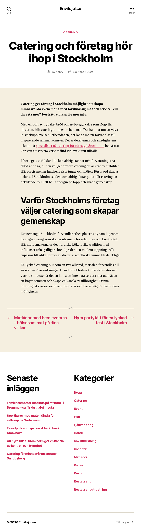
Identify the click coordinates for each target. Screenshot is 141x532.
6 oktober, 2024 (83, 72)
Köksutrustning (85, 441)
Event (78, 408)
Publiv (78, 465)
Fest (77, 417)
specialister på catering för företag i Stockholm (70, 145)
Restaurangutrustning (90, 489)
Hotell (78, 433)
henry (59, 72)
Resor (78, 473)
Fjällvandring (84, 425)
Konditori (81, 449)
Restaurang (82, 481)
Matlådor (81, 457)
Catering (70, 32)
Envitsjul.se (70, 9)
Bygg (78, 392)
